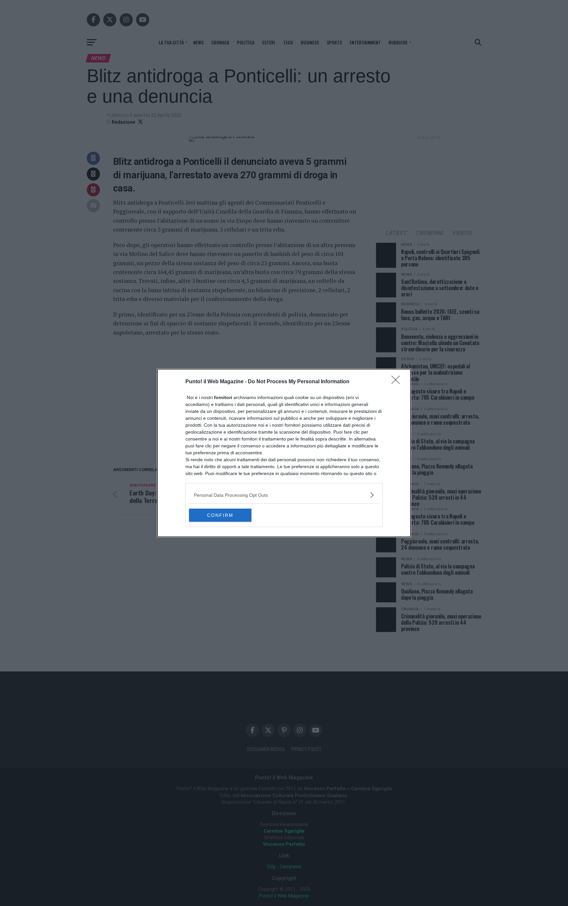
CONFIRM (220, 515)
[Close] (397, 382)
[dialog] (284, 453)
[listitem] (284, 494)
